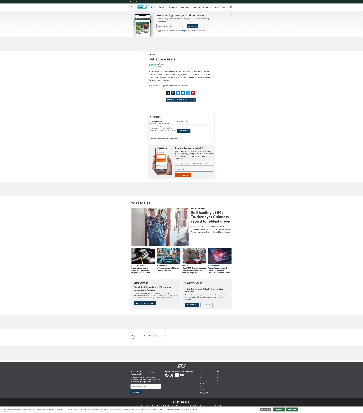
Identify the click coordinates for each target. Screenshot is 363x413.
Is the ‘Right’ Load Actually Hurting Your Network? (204, 290)
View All (206, 305)
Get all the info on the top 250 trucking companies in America (152, 288)
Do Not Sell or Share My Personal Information (177, 406)
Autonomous (162, 266)
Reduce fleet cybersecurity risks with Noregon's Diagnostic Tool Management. (219, 270)
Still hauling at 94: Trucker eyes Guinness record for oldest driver (210, 216)
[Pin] (193, 93)
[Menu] (131, 7)
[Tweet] (188, 93)
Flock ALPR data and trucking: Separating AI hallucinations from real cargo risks (194, 270)
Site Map (219, 406)
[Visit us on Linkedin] (177, 375)
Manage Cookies (199, 406)
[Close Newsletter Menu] (231, 15)
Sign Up (136, 392)
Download (191, 305)
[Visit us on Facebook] (167, 375)
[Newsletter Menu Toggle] (231, 7)
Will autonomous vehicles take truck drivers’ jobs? (168, 269)
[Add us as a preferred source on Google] (173, 93)
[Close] (360, 409)
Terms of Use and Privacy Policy (185, 30)
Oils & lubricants (137, 266)
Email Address (182, 121)
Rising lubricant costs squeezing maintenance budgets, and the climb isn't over (141, 270)
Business (152, 54)
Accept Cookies (292, 409)
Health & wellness (198, 208)
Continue (184, 131)
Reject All (279, 409)
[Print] (168, 93)
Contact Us (210, 406)
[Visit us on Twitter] (172, 375)
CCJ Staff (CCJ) (159, 64)
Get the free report (144, 303)
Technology (186, 266)
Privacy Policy (174, 31)
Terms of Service (184, 31)
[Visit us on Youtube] (182, 375)
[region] (181, 409)
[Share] (178, 93)
